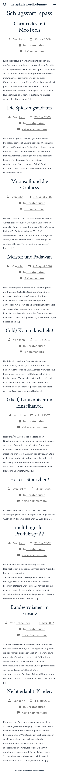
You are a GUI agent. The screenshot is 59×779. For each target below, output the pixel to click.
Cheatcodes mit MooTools (29, 27)
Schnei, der (23, 623)
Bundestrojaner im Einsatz (29, 610)
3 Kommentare (34, 209)
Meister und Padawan (29, 256)
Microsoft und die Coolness (29, 184)
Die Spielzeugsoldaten (29, 107)
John (22, 39)
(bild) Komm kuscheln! (29, 330)
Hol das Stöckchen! (29, 479)
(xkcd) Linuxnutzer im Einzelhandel (29, 402)
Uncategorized (35, 45)
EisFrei (23, 489)
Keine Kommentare (34, 129)
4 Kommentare (34, 51)
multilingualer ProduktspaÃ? (29, 530)
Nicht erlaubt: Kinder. (29, 691)
